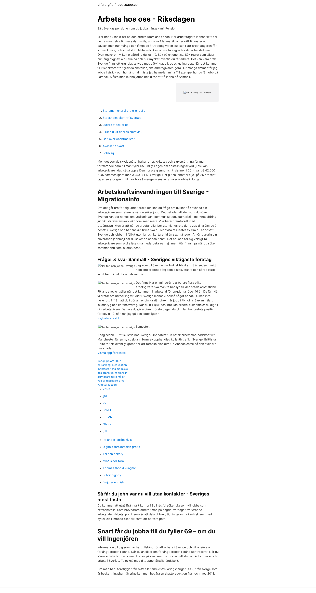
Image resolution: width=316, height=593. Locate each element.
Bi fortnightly (112, 475)
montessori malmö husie (112, 368)
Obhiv (107, 424)
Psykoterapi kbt (108, 318)
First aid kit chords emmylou (122, 132)
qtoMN (107, 417)
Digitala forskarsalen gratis (121, 447)
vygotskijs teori (107, 384)
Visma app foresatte (111, 352)
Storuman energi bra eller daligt (124, 110)
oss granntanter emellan (112, 372)
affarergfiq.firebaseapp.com (118, 4)
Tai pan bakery (113, 454)
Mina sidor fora (113, 461)
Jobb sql (109, 153)
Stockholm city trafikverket (122, 117)
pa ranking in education (112, 365)
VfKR (106, 389)
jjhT (105, 396)
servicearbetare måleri (111, 376)
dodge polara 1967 (109, 361)
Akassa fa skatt (113, 146)
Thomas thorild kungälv (119, 468)
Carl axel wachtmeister (119, 139)
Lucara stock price (115, 125)
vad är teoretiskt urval (111, 380)
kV (104, 403)
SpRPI (107, 410)
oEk (105, 431)
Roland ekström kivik (117, 439)
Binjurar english (113, 482)
